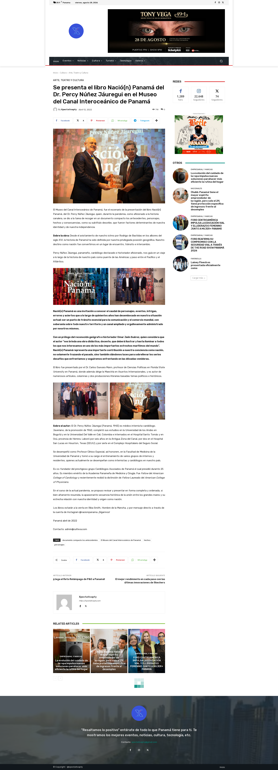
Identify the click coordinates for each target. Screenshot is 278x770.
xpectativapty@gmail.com (144, 742)
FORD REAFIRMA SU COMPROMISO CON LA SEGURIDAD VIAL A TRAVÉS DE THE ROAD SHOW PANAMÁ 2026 (207, 245)
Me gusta (181, 89)
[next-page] (60, 678)
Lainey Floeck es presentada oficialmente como (205, 265)
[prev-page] (55, 678)
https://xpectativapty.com (90, 601)
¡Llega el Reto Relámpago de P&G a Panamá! (79, 579)
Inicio (55, 72)
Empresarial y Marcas (71, 656)
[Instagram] (219, 3)
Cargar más (197, 278)
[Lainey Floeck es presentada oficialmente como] (180, 264)
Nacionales (108, 648)
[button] (221, 61)
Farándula (196, 259)
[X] (223, 3)
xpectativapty (69, 109)
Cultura (63, 72)
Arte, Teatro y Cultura (78, 72)
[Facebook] (215, 3)
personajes (59, 544)
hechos (147, 540)
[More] (156, 120)
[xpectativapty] (55, 109)
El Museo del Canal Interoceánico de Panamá (121, 540)
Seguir (198, 89)
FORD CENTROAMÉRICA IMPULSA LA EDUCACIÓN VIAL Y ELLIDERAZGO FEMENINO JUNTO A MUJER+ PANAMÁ (146, 663)
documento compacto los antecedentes (80, 540)
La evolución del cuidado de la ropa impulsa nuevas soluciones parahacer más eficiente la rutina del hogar (71, 665)
